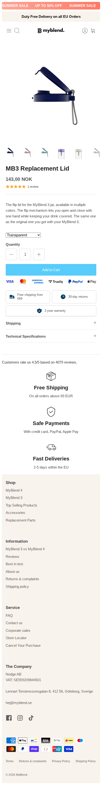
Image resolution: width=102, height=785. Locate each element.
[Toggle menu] (9, 30)
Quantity (13, 244)
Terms (10, 761)
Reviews (12, 557)
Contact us (14, 623)
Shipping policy (17, 586)
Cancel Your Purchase (23, 645)
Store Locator (16, 638)
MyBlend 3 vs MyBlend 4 (25, 549)
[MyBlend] (51, 30)
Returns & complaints (22, 579)
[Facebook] (8, 718)
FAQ (9, 615)
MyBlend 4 (14, 490)
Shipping (13, 323)
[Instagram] (20, 718)
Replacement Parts (21, 520)
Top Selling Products (21, 505)
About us (12, 572)
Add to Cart (51, 270)
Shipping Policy (85, 761)
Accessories (15, 513)
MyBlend (22, 774)
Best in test (14, 564)
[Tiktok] (31, 718)
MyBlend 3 (14, 498)
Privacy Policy (61, 761)
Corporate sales (18, 630)
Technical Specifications (26, 336)
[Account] (82, 30)
